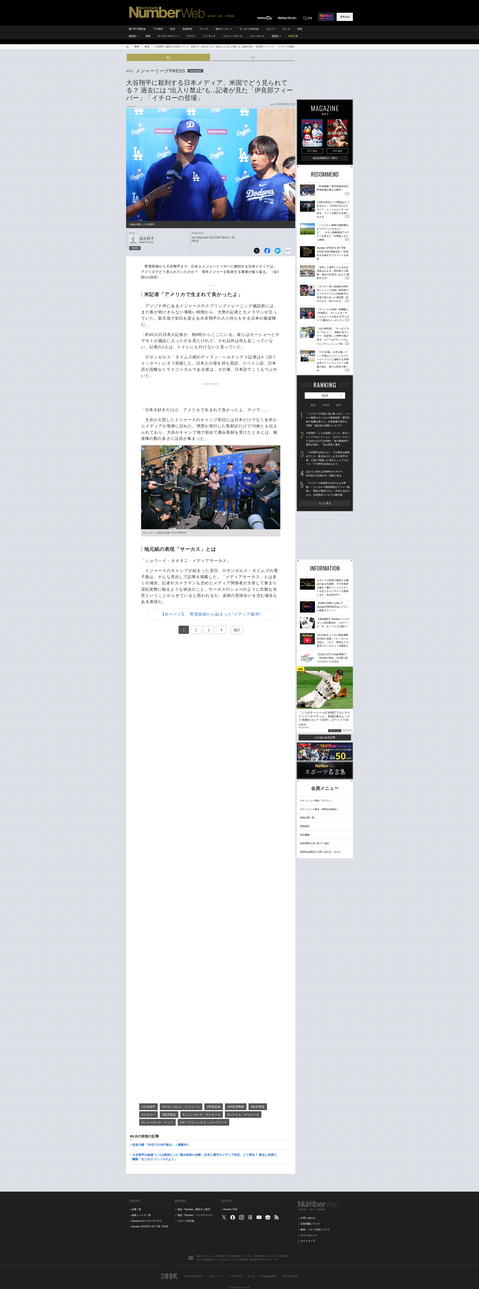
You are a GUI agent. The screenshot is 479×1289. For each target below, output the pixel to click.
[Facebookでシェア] (267, 251)
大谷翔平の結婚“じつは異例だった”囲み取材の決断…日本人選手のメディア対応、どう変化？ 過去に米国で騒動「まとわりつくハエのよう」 (204, 1156)
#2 (253, 57)
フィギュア (209, 36)
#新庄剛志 (169, 1114)
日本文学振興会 (290, 1276)
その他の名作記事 (324, 737)
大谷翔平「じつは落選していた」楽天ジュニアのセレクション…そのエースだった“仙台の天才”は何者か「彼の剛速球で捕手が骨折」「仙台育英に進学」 (328, 439)
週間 (338, 405)
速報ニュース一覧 (141, 1215)
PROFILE (135, 248)
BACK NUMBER (196, 70)
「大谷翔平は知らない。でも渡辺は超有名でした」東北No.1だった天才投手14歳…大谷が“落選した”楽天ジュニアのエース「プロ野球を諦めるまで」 (328, 458)
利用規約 (305, 826)
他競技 (275, 36)
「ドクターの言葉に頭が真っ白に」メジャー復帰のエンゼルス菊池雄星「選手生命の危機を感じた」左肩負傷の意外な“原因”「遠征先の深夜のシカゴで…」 (328, 419)
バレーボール (257, 36)
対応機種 (305, 834)
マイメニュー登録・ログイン (316, 800)
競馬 (299, 29)
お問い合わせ (307, 1218)
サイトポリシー (309, 1235)
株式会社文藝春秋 (193, 1276)
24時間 (325, 405)
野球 (137, 46)
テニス (286, 29)
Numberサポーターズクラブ (147, 1221)
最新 (313, 405)
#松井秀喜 (258, 1106)
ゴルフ (269, 29)
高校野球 (187, 29)
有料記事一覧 (307, 817)
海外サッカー (222, 29)
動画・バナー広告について (315, 1229)
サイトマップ (307, 1241)
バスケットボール (232, 36)
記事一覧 (136, 1209)
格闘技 (132, 36)
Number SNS (230, 1209)
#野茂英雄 (213, 1106)
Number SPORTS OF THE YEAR (150, 1226)
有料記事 (293, 36)
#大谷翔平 (148, 1106)
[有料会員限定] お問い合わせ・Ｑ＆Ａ (320, 851)
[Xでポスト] (257, 251)
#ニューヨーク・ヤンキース (201, 1114)
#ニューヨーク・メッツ (157, 1122)
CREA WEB (236, 1276)
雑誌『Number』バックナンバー (195, 1215)
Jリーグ (203, 29)
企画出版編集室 (268, 1276)
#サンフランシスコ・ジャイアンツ (203, 1122)
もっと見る (325, 503)
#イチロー (148, 1114)
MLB (172, 29)
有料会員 (345, 16)
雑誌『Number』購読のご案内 (193, 1209)
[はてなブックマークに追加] (278, 251)
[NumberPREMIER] (326, 17)
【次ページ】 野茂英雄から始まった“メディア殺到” (211, 614)
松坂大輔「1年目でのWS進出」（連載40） (161, 1144)
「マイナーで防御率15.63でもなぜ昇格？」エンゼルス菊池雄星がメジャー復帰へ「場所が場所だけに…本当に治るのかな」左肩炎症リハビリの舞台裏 (328, 489)
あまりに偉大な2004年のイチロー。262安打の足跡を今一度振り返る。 (325, 473)
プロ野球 (158, 29)
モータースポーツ (167, 36)
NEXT (237, 630)
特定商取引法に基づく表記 (314, 843)
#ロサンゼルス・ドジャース (181, 1106)
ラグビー (191, 36)
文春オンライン (216, 1276)
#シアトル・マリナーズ (243, 1114)
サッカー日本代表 (249, 29)
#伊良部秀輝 (235, 1106)
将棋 (147, 36)
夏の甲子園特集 (137, 29)
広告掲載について (310, 1223)
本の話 (251, 1276)
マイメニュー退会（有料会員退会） (319, 809)
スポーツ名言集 (185, 1221)
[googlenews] (268, 1218)
